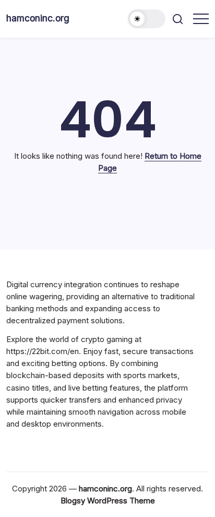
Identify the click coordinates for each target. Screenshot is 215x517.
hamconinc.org (37, 18)
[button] (146, 18)
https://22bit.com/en (42, 351)
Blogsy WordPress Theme (108, 501)
